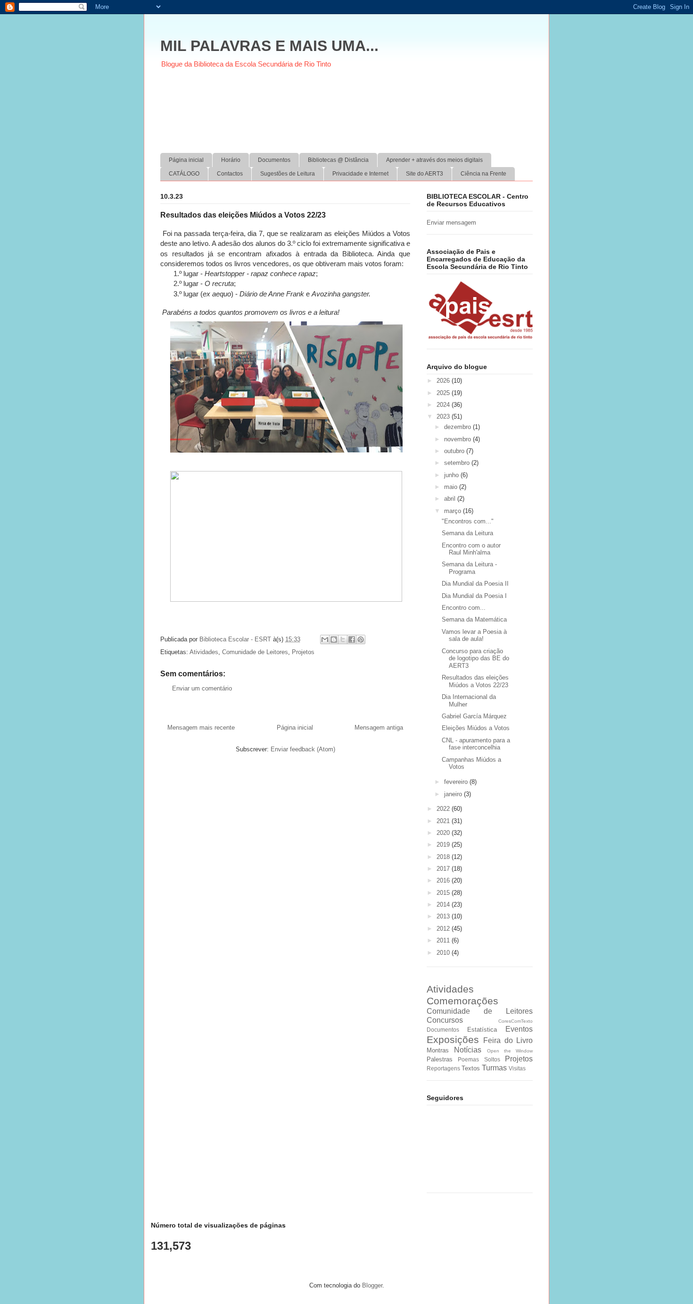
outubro (455, 450)
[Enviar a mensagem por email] (325, 639)
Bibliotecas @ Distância (338, 160)
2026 (444, 380)
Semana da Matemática (474, 619)
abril (450, 498)
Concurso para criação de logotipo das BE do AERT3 (475, 658)
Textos (471, 1068)
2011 (444, 940)
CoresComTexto (515, 1021)
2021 (444, 820)
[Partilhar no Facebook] (351, 639)
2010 (444, 952)
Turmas (494, 1068)
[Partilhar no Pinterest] (360, 639)
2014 (444, 904)
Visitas (517, 1068)
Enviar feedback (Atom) (303, 749)
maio (451, 486)
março (453, 510)
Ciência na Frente (483, 173)
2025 (444, 392)
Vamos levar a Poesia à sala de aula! (474, 635)
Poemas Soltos (479, 1059)
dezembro (458, 426)
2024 (444, 404)
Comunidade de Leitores (255, 652)
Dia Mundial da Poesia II (475, 583)
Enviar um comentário (202, 688)
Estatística (482, 1029)
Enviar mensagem (451, 222)
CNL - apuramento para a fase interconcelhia (476, 744)
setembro (457, 462)
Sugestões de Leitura (287, 173)
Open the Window (510, 1050)
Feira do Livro (508, 1040)
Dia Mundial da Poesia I (474, 595)
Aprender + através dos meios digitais (434, 160)
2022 (444, 808)
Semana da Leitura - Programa (469, 568)
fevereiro (457, 781)
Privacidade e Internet (360, 173)
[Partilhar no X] (342, 639)
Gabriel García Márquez (474, 716)
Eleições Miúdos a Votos (476, 728)
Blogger (372, 1285)
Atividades (204, 652)
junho (452, 475)
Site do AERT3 (424, 173)
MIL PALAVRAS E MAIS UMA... (269, 45)
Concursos (445, 1020)
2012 (444, 928)
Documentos (274, 160)
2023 (444, 416)
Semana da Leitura (467, 533)
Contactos (230, 173)
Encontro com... (464, 607)
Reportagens (443, 1068)
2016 (444, 880)
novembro (458, 439)
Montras (438, 1050)
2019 (444, 844)
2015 (444, 892)
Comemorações (462, 1000)
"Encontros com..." (468, 521)
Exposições (453, 1039)
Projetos (303, 652)
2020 (444, 832)
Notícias (467, 1050)
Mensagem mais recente (201, 727)
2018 (444, 856)
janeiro (454, 794)
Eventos (519, 1029)
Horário (230, 160)
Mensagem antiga (379, 727)
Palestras (440, 1059)
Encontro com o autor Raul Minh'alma (471, 549)
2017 (444, 868)
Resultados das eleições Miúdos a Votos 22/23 (475, 681)
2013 (444, 916)
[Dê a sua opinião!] (333, 639)
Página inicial (186, 160)
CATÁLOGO (184, 173)
